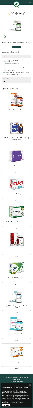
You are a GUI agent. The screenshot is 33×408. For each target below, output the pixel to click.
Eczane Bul (17, 47)
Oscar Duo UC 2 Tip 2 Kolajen (16, 278)
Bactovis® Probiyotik (16, 334)
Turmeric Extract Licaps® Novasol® (16, 362)
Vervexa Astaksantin (16, 250)
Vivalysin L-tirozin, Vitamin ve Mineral (16, 222)
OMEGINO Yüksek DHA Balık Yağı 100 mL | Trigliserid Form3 (16, 138)
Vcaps (26, 72)
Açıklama (5, 81)
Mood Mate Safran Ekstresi (16, 110)
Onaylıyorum (6, 405)
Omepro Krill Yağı (16, 194)
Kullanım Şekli (6, 78)
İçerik (4, 56)
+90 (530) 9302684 (16, 381)
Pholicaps (16, 166)
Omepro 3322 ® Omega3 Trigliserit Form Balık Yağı (16, 306)
